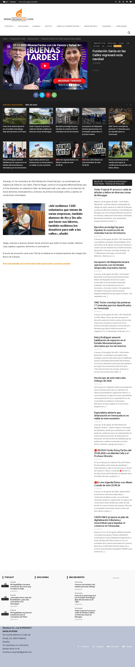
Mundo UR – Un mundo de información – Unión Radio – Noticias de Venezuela (111, 182)
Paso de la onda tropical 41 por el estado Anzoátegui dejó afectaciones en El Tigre (14, 129)
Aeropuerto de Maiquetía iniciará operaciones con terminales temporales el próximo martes (111, 265)
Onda (128, 43)
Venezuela (117, 46)
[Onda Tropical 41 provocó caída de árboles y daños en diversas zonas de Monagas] (41, 116)
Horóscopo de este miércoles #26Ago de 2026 (110, 379)
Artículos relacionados (13, 105)
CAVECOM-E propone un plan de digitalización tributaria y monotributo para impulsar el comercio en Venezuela (111, 521)
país (103, 46)
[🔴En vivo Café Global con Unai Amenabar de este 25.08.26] (94, 149)
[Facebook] (115, 1)
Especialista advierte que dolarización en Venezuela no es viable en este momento (41, 162)
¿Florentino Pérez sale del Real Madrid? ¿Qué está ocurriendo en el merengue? (20, 601)
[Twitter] (123, 1)
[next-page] (130, 104)
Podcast (13, 582)
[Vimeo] (126, 1)
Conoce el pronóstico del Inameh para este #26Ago (85, 586)
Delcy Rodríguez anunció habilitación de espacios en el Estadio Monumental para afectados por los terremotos (110, 341)
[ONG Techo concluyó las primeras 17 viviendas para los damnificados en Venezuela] (120, 116)
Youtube (129, 647)
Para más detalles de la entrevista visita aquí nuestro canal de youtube (36, 263)
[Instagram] (119, 1)
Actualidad (96, 46)
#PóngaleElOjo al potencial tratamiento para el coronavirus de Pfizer (20, 615)
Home (5, 39)
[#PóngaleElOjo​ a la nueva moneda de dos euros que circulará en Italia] (6, 584)
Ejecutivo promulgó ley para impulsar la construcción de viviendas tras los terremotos (67, 129)
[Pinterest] (48, 95)
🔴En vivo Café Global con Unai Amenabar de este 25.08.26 (92, 162)
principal (109, 46)
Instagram (100, 647)
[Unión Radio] (18, 14)
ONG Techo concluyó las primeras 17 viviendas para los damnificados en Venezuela (112, 305)
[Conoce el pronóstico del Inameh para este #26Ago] (70, 584)
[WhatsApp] (54, 95)
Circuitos (121, 43)
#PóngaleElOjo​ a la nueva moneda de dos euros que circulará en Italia (20, 587)
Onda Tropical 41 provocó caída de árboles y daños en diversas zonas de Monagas (40, 129)
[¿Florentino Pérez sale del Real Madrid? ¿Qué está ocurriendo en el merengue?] (6, 597)
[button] (129, 32)
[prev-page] (127, 104)
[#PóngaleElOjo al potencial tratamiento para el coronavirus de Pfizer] (6, 612)
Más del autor (31, 105)
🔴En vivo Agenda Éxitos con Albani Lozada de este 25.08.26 (67, 162)
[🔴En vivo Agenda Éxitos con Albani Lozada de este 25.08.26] (67, 149)
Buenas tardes (33, 39)
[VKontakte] (108, 646)
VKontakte (115, 647)
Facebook (85, 647)
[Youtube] (130, 1)
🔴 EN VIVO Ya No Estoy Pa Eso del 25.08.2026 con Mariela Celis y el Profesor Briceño (112, 453)
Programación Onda (17, 39)
